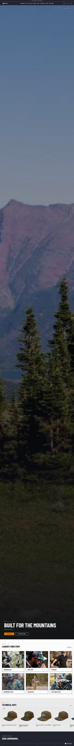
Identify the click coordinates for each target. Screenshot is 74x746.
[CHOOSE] (34, 723)
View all (71, 705)
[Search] (67, 3)
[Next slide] (71, 717)
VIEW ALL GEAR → (69, 647)
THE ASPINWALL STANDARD (22, 633)
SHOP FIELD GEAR (9, 633)
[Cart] (71, 3)
